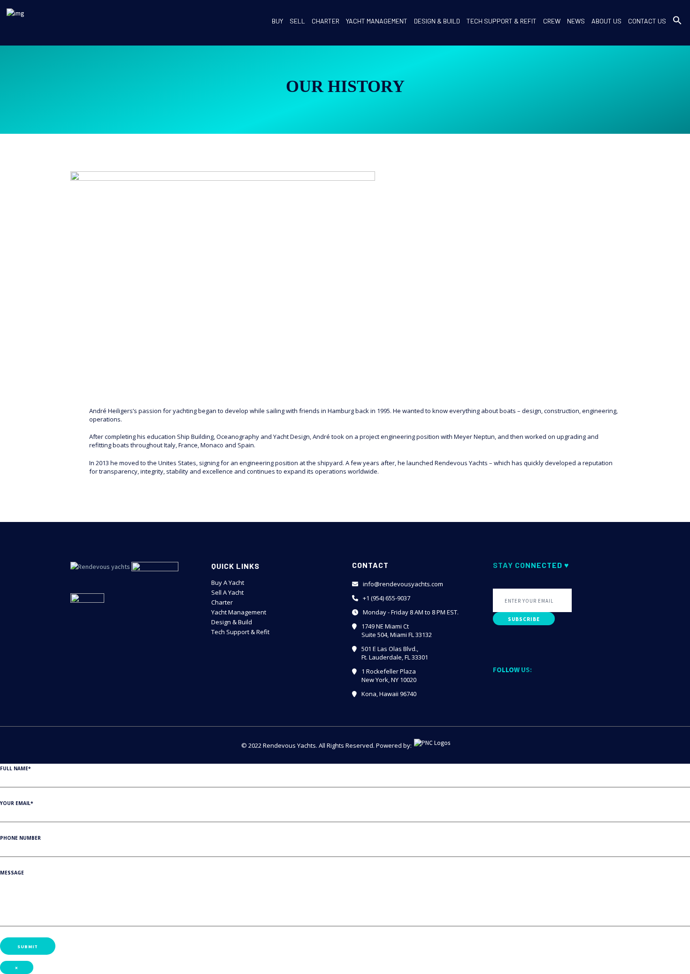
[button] (677, 28)
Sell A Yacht (227, 592)
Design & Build (231, 622)
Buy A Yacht (227, 582)
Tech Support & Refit (240, 632)
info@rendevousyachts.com (403, 584)
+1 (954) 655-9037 (386, 598)
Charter (222, 602)
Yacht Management (238, 612)
